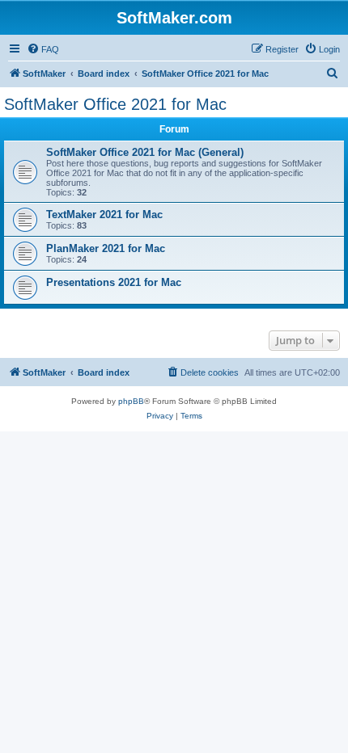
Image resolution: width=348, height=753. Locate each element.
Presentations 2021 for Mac (113, 282)
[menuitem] (43, 49)
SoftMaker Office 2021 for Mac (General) (145, 152)
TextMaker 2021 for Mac (104, 214)
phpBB (131, 401)
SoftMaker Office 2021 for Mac (115, 104)
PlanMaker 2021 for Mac (105, 248)
